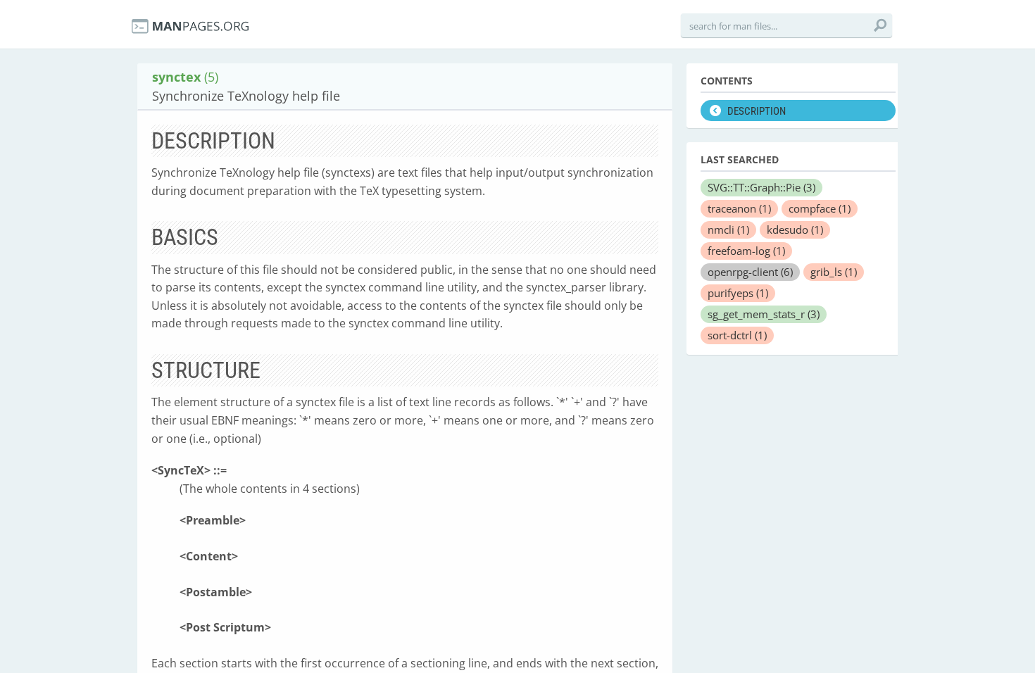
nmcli (728, 229)
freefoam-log (746, 251)
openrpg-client (750, 272)
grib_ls (833, 272)
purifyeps (738, 293)
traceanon (739, 208)
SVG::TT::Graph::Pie (761, 187)
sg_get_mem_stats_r (764, 314)
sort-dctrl (737, 335)
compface (820, 208)
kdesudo (795, 229)
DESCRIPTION (756, 111)
